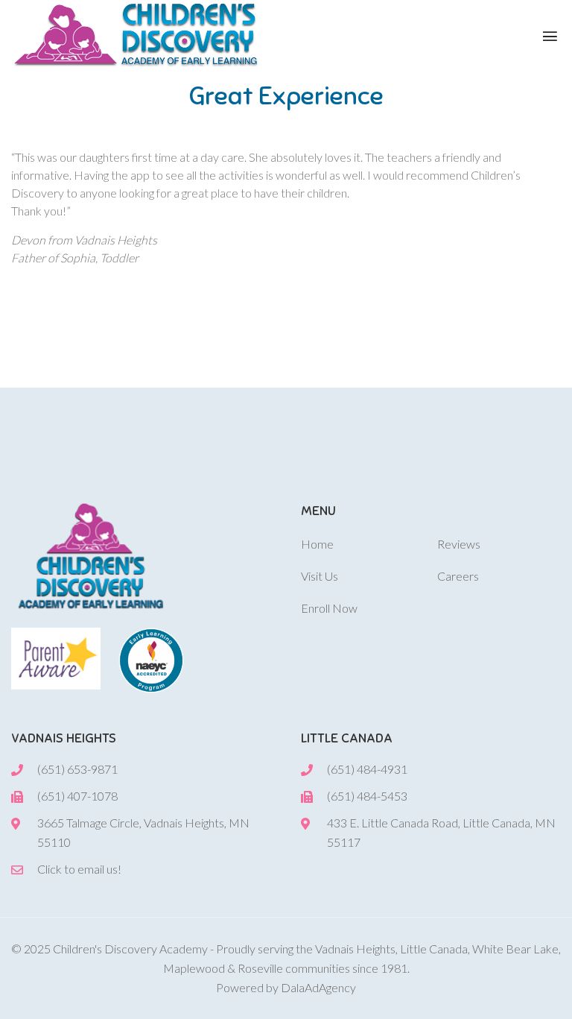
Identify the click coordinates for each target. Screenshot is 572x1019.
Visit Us (319, 576)
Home (317, 544)
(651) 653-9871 (77, 769)
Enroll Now (329, 608)
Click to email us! (79, 869)
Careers (458, 576)
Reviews (458, 544)
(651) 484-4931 (367, 769)
